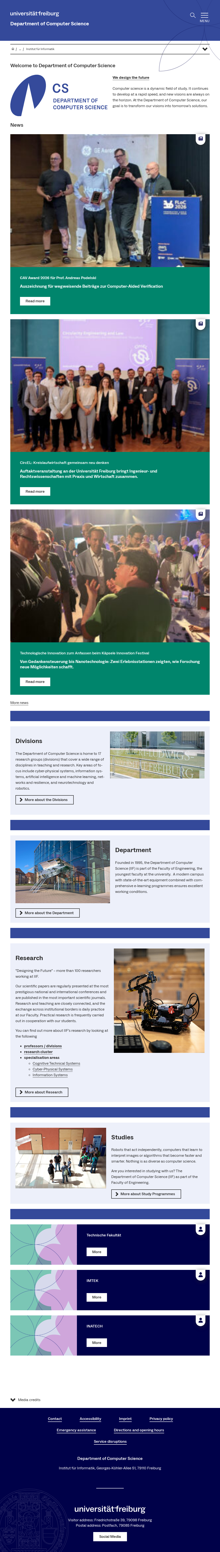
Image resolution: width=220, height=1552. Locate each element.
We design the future (131, 77)
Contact (55, 1418)
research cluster (38, 1051)
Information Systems (50, 1075)
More (96, 1252)
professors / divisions (43, 1046)
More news (19, 702)
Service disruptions (110, 1441)
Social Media (110, 1536)
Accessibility (90, 1418)
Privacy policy (161, 1418)
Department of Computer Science (49, 23)
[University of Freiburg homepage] (34, 14)
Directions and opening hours (139, 1430)
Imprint (125, 1418)
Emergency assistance (76, 1430)
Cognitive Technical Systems (56, 1063)
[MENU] (204, 15)
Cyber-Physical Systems (53, 1069)
